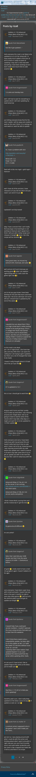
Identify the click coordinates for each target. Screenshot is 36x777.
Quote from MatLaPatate (16, 43)
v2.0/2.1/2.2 (5, 15)
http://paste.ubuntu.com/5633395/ (17, 486)
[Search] (23, 3)
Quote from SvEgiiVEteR (16, 477)
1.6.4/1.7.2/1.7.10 (7, 17)
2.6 (18, 15)
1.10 (24, 17)
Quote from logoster (15, 256)
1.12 (32, 17)
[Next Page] (23, 757)
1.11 (28, 17)
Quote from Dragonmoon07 (17, 88)
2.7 (21, 15)
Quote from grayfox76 (15, 145)
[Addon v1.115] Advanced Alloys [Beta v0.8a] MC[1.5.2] (17, 33)
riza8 (9, 36)
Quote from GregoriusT (16, 382)
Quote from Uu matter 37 (16, 722)
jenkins (26, 13)
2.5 (14, 15)
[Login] (28, 2)
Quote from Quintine (15, 521)
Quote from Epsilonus (15, 619)
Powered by (18, 774)
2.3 (11, 15)
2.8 (24, 15)
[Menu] (33, 3)
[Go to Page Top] (33, 774)
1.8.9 (15, 17)
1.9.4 (20, 17)
